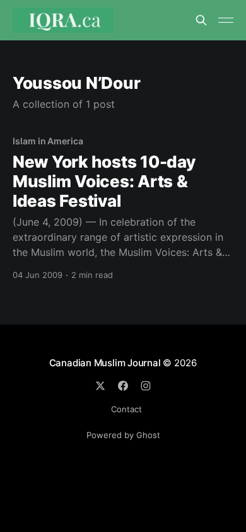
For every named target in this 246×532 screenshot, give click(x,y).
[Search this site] (201, 20)
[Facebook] (123, 386)
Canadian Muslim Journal (106, 363)
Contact (126, 409)
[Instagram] (146, 386)
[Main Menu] (225, 20)
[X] (100, 386)
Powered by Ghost (123, 435)
